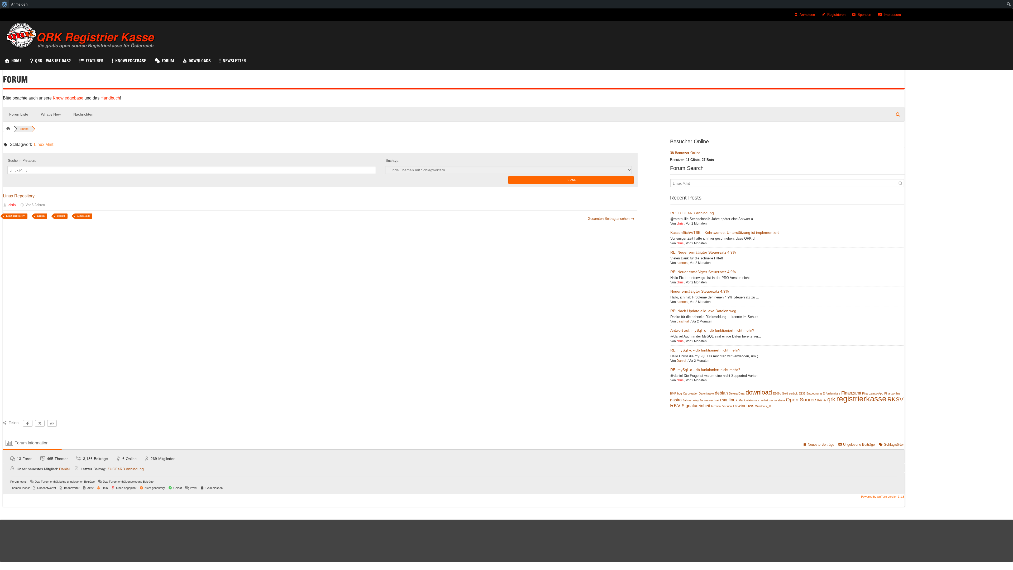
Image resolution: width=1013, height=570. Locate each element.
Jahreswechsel (709, 400)
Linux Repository (19, 196)
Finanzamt (851, 393)
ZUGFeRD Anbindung (125, 469)
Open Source (801, 399)
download (759, 392)
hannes (682, 263)
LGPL (724, 400)
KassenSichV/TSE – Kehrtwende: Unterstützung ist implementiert (724, 232)
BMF (673, 393)
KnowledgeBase (130, 61)
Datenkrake (706, 393)
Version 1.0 (729, 406)
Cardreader (690, 393)
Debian (41, 215)
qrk (831, 399)
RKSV (895, 399)
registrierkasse (861, 398)
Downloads (200, 61)
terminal (716, 406)
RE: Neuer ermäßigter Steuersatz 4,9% (703, 252)
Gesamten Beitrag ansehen (608, 219)
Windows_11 (763, 406)
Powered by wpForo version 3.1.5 (882, 496)
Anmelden (807, 15)
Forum (168, 61)
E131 (802, 393)
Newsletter (234, 61)
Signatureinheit (696, 405)
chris (12, 205)
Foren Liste (18, 114)
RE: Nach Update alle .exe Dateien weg (703, 311)
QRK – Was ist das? (53, 61)
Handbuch (110, 98)
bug (679, 393)
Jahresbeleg (691, 400)
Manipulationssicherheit (753, 400)
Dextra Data (736, 393)
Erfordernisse (831, 393)
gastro (676, 400)
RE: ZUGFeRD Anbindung (692, 213)
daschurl (683, 321)
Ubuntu (61, 215)
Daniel (681, 361)
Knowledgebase (68, 98)
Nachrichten (83, 114)
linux (733, 400)
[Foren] (8, 128)
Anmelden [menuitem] (19, 4)
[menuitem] (4, 4)
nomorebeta (777, 400)
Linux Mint (83, 215)
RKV (675, 405)
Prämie (821, 400)
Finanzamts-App (872, 393)
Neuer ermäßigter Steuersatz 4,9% (699, 291)
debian (721, 393)
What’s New (51, 114)
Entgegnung (814, 393)
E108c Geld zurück (785, 393)
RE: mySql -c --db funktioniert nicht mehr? (705, 350)
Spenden (864, 15)
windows (746, 405)
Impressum (892, 15)
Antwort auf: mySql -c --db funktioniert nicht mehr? (712, 330)
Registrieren (836, 15)
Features (94, 61)
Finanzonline (892, 393)
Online (685, 153)
